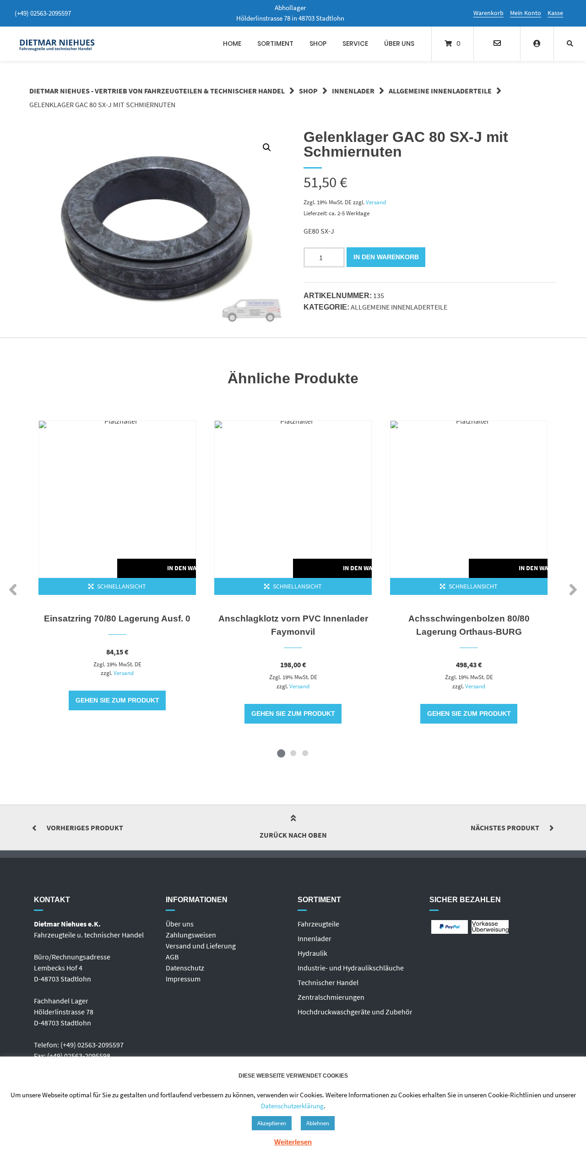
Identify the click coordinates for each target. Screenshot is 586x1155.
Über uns (399, 43)
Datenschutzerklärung (292, 1105)
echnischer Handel (329, 982)
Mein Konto (525, 13)
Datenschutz (185, 967)
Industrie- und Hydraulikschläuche (351, 967)
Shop (317, 43)
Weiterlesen (293, 1142)
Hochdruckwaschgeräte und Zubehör (355, 1011)
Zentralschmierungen (331, 997)
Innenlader (353, 90)
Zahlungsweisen (191, 934)
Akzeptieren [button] (271, 1123)
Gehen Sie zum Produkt (117, 700)
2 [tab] (293, 753)
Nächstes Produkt (505, 827)
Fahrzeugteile (318, 923)
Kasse (555, 13)
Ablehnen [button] (317, 1123)
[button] (267, 147)
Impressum (183, 978)
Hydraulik (312, 953)
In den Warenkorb (386, 257)
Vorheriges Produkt (85, 827)
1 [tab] (281, 753)
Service (355, 43)
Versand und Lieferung (201, 945)
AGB (172, 956)
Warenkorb (488, 13)
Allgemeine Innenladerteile (440, 90)
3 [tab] (305, 753)
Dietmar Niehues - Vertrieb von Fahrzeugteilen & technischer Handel (157, 90)
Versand (376, 202)
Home (232, 43)
